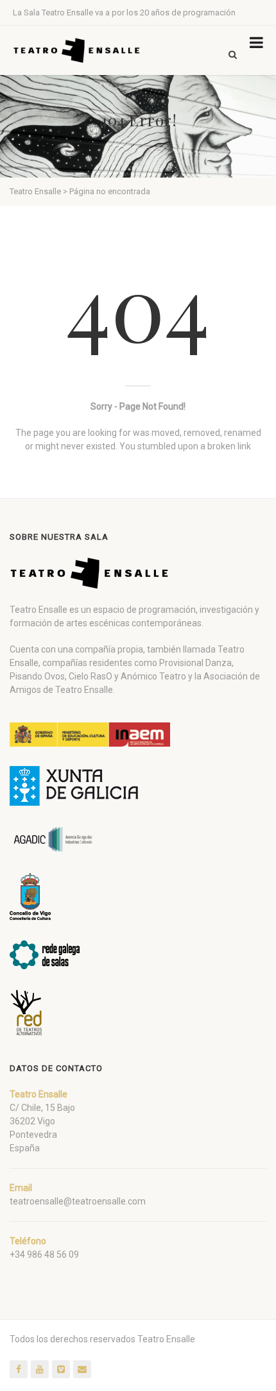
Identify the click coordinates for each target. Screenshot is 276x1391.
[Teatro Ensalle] (77, 50)
